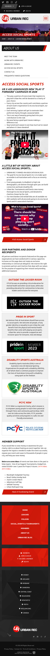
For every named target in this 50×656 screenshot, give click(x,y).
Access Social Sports (13, 68)
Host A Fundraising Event (23, 492)
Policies (25, 519)
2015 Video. (6, 469)
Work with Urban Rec (14, 60)
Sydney (26, 575)
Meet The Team (10, 57)
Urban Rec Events (12, 64)
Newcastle (25, 600)
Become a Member (13, 11)
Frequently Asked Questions (17, 76)
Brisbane (25, 583)
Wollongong (26, 609)
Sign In (28, 11)
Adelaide (25, 579)
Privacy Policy (8, 649)
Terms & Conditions (29, 649)
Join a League (26, 556)
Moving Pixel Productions (23, 653)
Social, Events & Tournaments (25, 524)
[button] (9, 6)
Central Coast (26, 592)
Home (3, 39)
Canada (26, 613)
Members (25, 528)
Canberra (26, 588)
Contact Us (9, 72)
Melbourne (25, 596)
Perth (25, 604)
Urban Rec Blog (25, 538)
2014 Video (42, 467)
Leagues (25, 515)
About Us (11, 39)
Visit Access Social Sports (23, 239)
